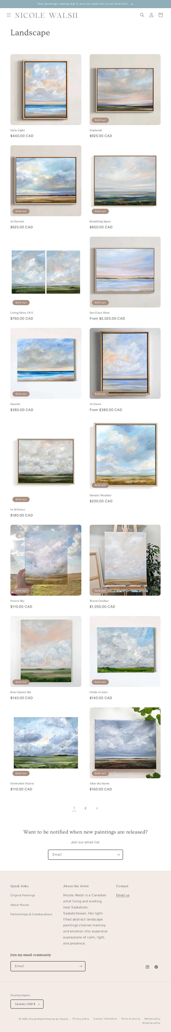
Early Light (17, 130)
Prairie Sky (17, 600)
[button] (8, 15)
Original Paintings (22, 895)
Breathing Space (100, 221)
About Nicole (19, 905)
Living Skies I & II (21, 312)
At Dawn (95, 404)
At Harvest (17, 221)
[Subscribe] (118, 855)
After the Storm (99, 783)
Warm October (99, 600)
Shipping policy (151, 1023)
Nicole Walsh (36, 1019)
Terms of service (130, 1018)
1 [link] (74, 808)
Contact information (105, 1018)
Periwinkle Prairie (22, 783)
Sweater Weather (101, 495)
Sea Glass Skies (100, 312)
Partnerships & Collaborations (31, 914)
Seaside (15, 404)
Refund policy (153, 1018)
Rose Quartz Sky (20, 692)
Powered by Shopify (57, 1019)
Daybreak (96, 130)
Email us (123, 895)
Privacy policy (81, 1018)
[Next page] (96, 808)
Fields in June (98, 692)
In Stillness (17, 509)
